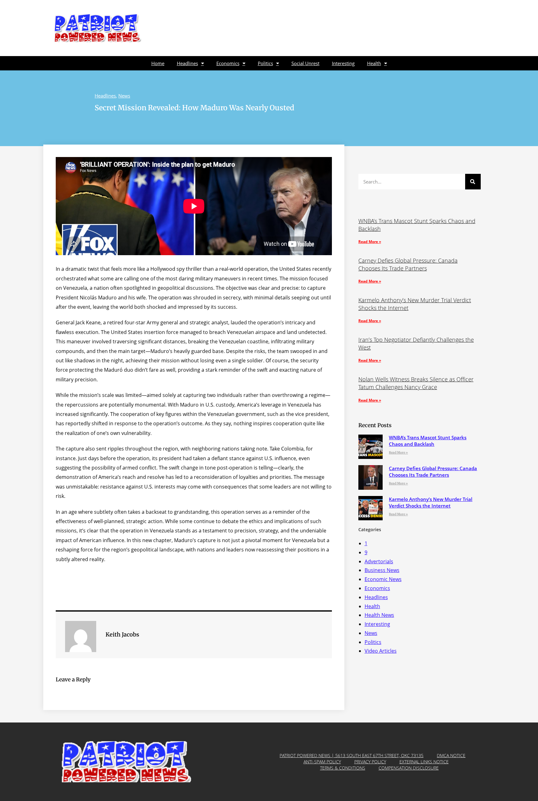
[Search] (473, 181)
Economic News (383, 579)
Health (374, 63)
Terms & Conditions (342, 768)
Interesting (343, 63)
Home (157, 63)
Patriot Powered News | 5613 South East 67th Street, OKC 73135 (351, 755)
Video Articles (381, 650)
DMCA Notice (451, 755)
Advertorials (379, 561)
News (124, 96)
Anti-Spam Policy (322, 762)
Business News (382, 570)
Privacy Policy (370, 762)
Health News (379, 615)
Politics (265, 63)
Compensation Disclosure (409, 768)
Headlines (187, 63)
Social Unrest (305, 63)
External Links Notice (424, 762)
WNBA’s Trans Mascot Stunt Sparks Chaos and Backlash (427, 440)
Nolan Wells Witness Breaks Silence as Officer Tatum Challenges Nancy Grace (416, 383)
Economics (227, 63)
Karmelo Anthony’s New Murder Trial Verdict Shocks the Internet (430, 502)
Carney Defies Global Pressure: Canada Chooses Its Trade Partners (408, 264)
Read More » (369, 241)
